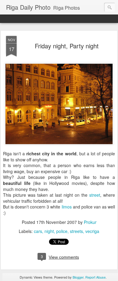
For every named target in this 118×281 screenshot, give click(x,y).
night (49, 231)
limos (67, 207)
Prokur (90, 222)
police (61, 231)
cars (38, 231)
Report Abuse (95, 277)
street (94, 195)
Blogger (78, 277)
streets (76, 231)
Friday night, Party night (67, 45)
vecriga (92, 231)
